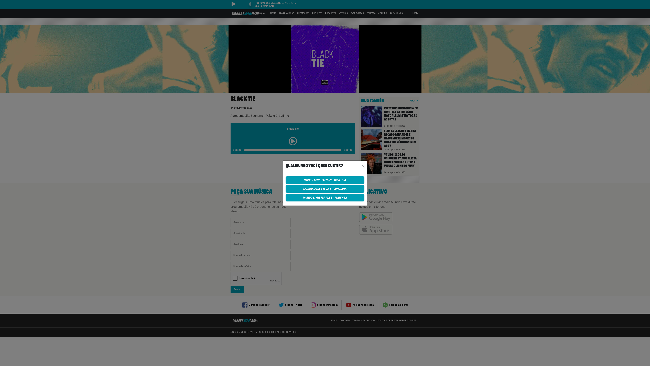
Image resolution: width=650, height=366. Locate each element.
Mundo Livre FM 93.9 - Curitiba (325, 180)
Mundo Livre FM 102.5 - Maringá (325, 197)
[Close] (363, 166)
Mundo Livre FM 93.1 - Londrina (325, 188)
